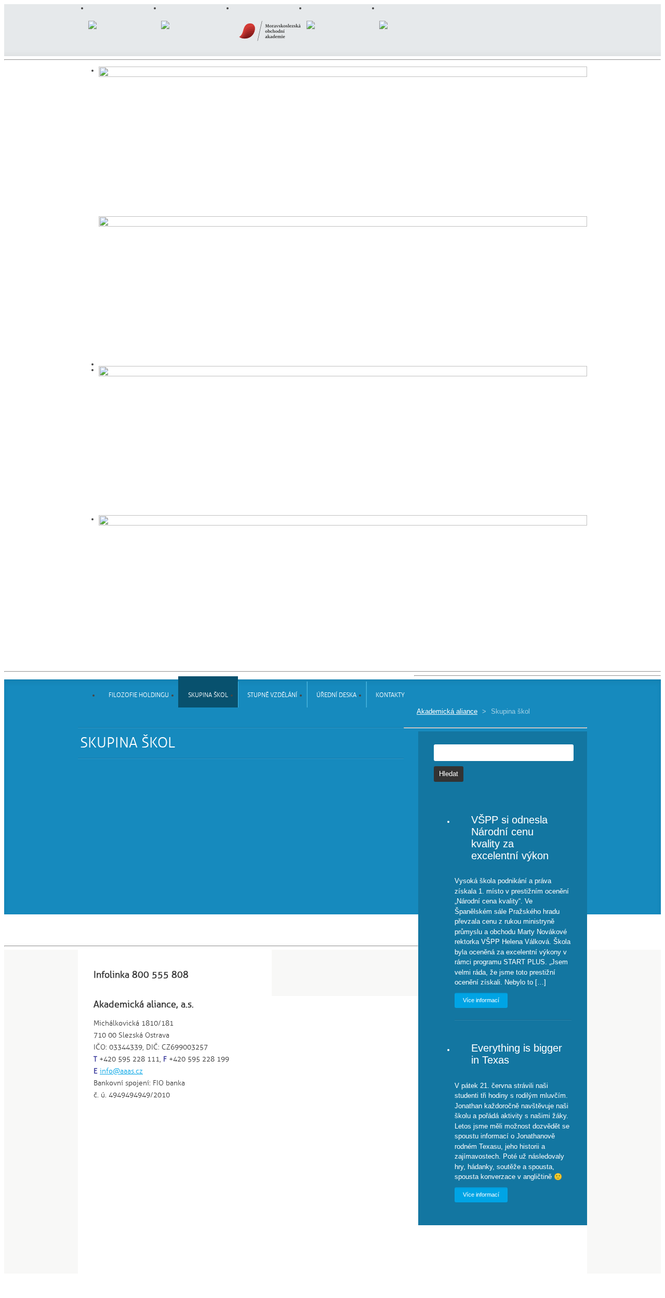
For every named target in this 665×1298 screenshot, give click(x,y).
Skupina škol (208, 695)
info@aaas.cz (121, 1071)
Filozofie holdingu (139, 695)
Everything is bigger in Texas (516, 1054)
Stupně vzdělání (272, 695)
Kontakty (390, 695)
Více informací (481, 1000)
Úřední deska (336, 695)
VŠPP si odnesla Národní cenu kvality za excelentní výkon (510, 837)
